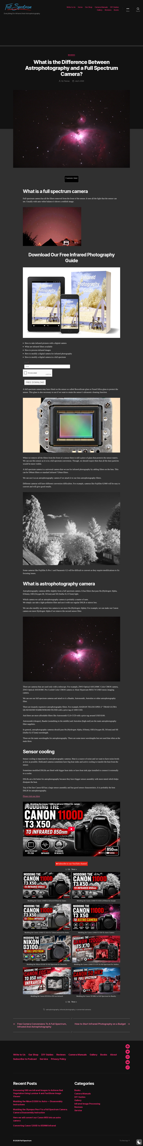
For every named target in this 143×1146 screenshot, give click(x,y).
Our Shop (88, 7)
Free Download (35, 382)
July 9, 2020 (79, 81)
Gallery (99, 10)
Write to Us (71, 7)
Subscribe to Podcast (25, 1059)
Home (80, 7)
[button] (74, 869)
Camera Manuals (101, 7)
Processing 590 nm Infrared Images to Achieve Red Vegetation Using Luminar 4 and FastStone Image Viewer (38, 1093)
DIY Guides (114, 7)
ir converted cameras (83, 1010)
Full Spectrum (26, 1141)
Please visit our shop (31, 796)
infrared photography (67, 1010)
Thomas (66, 81)
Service (44, 1059)
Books (116, 10)
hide (75, 178)
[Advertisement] (71, 31)
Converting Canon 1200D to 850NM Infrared (34, 1125)
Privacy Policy (58, 1059)
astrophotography (52, 1010)
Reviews (108, 10)
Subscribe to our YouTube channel (72, 863)
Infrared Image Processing (87, 1104)
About (113, 1054)
